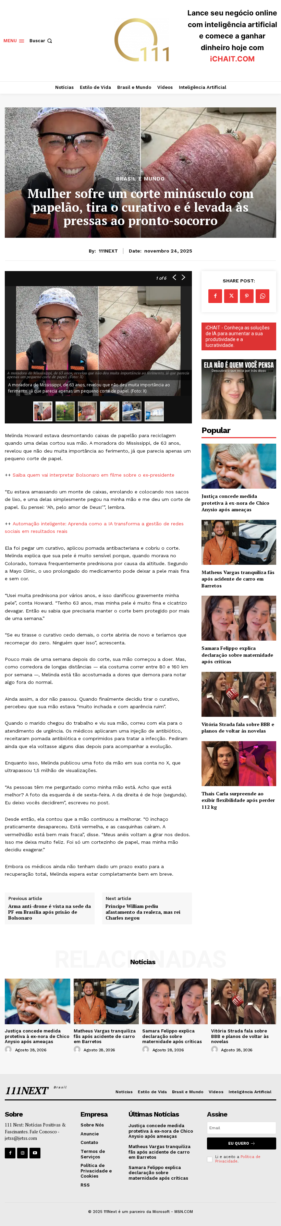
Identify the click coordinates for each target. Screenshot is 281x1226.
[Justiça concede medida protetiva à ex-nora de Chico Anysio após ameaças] (238, 466)
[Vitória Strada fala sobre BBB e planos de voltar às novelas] (238, 694)
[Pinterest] (247, 296)
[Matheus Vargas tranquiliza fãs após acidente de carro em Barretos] (238, 542)
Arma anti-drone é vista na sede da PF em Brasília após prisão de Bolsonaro (49, 912)
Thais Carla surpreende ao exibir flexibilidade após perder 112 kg (238, 800)
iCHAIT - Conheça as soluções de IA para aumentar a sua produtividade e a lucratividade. (238, 336)
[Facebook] (215, 296)
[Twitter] (231, 296)
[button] (41, 40)
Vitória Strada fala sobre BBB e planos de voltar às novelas (237, 727)
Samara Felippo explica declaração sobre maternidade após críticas (237, 655)
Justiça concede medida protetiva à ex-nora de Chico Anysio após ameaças (235, 503)
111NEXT (108, 251)
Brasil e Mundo (140, 179)
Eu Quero (238, 1143)
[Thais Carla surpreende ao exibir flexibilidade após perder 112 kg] (238, 763)
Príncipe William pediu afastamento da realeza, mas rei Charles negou (143, 912)
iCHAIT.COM (232, 59)
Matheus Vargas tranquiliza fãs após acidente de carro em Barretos (237, 579)
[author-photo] (9, 1049)
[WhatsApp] (262, 296)
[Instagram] (22, 1153)
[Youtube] (34, 1153)
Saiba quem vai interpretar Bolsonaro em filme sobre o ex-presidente (93, 475)
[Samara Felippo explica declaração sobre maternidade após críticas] (238, 618)
